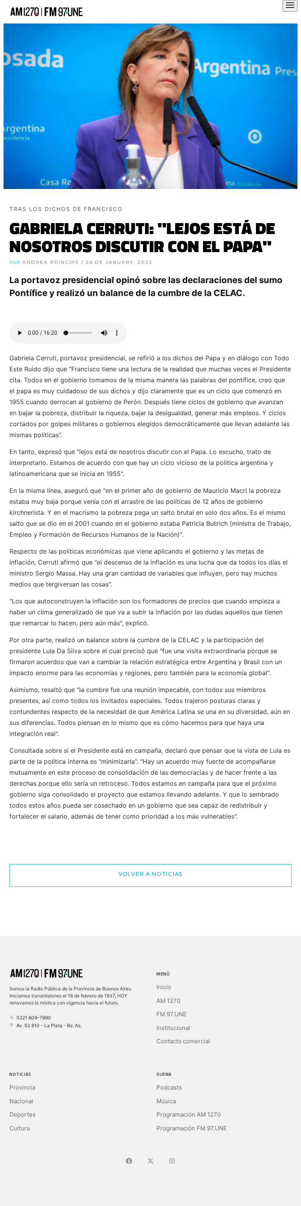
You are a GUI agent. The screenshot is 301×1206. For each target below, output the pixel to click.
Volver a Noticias (150, 873)
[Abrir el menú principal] (290, 6)
